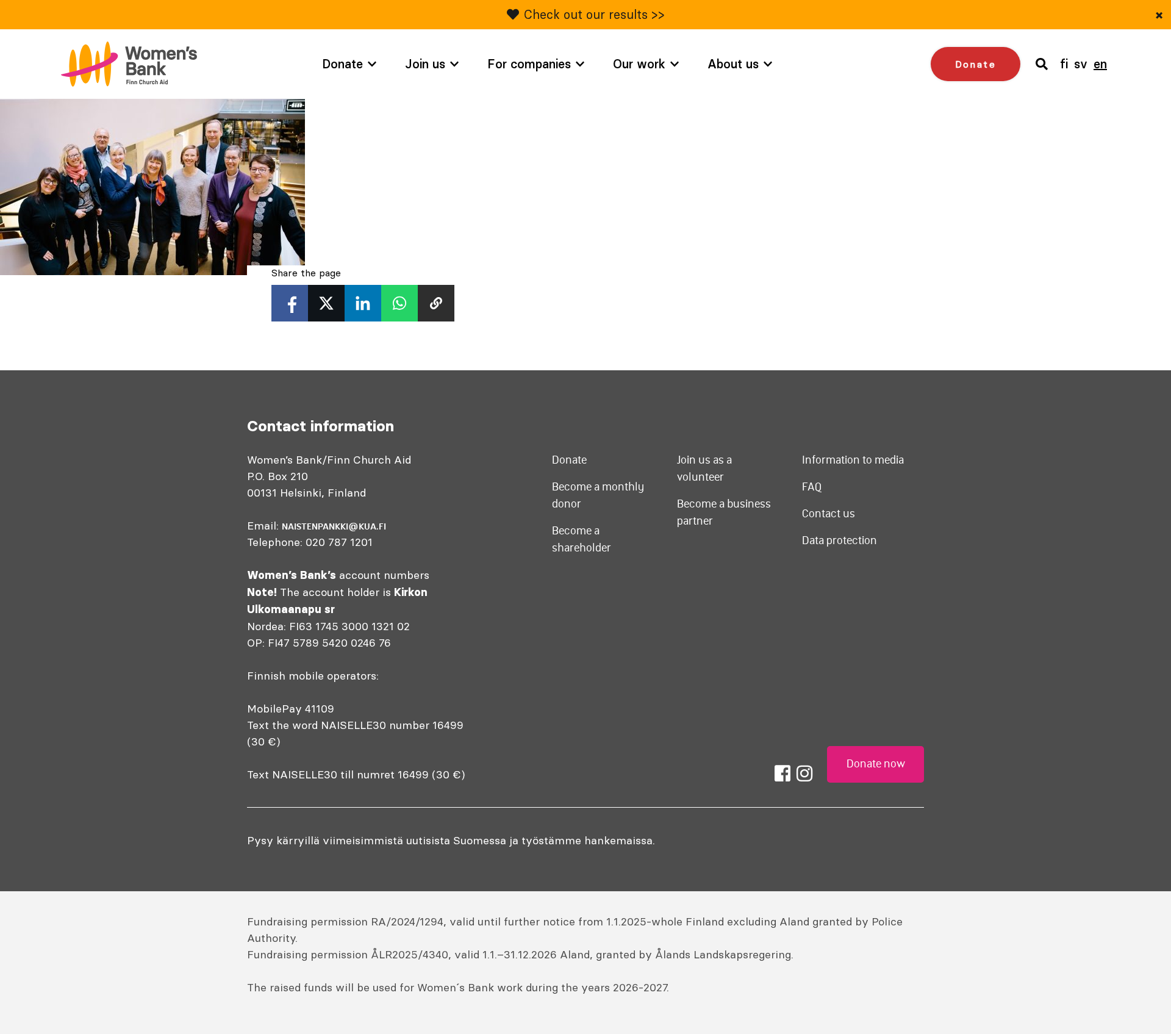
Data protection (839, 540)
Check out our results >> (594, 14)
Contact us (828, 513)
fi (1064, 63)
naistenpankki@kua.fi (334, 526)
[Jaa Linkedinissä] (363, 303)
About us (733, 63)
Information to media (853, 460)
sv (1080, 63)
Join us (425, 63)
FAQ (812, 487)
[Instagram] (804, 773)
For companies (529, 63)
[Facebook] (782, 773)
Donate (342, 63)
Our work (639, 63)
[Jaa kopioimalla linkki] (436, 303)
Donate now (876, 763)
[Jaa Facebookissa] (289, 303)
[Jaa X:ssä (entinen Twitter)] (326, 303)
